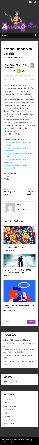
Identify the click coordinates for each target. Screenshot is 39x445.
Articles (6, 403)
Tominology (8, 420)
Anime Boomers (9, 399)
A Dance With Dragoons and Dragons (17, 340)
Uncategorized (9, 423)
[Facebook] (26, 2)
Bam (12, 442)
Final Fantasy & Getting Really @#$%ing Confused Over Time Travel (18, 271)
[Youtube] (30, 2)
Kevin (8, 57)
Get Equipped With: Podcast (14, 247)
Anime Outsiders (18, 440)
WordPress (4, 442)
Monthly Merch (9, 410)
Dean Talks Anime (10, 406)
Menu (6, 35)
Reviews (6, 413)
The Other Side (8, 45)
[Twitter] (35, 2)
